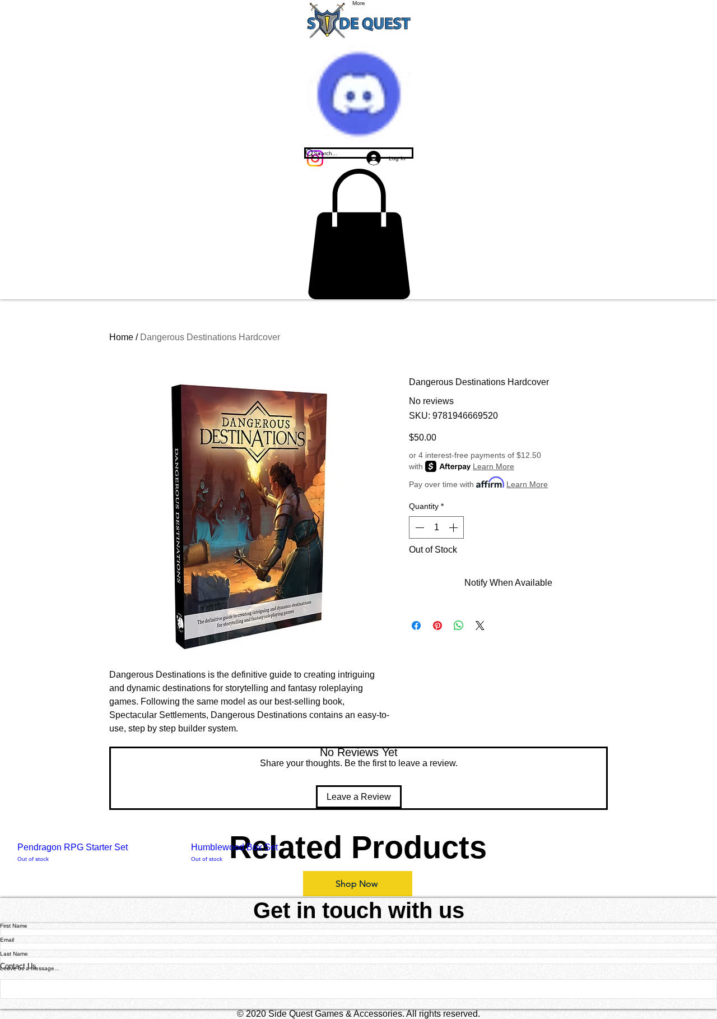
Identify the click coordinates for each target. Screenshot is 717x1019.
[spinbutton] (436, 527)
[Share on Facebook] (416, 625)
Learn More (493, 466)
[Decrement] (418, 527)
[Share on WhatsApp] (458, 625)
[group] (358, 853)
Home (121, 337)
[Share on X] (480, 625)
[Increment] (454, 527)
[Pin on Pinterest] (437, 625)
